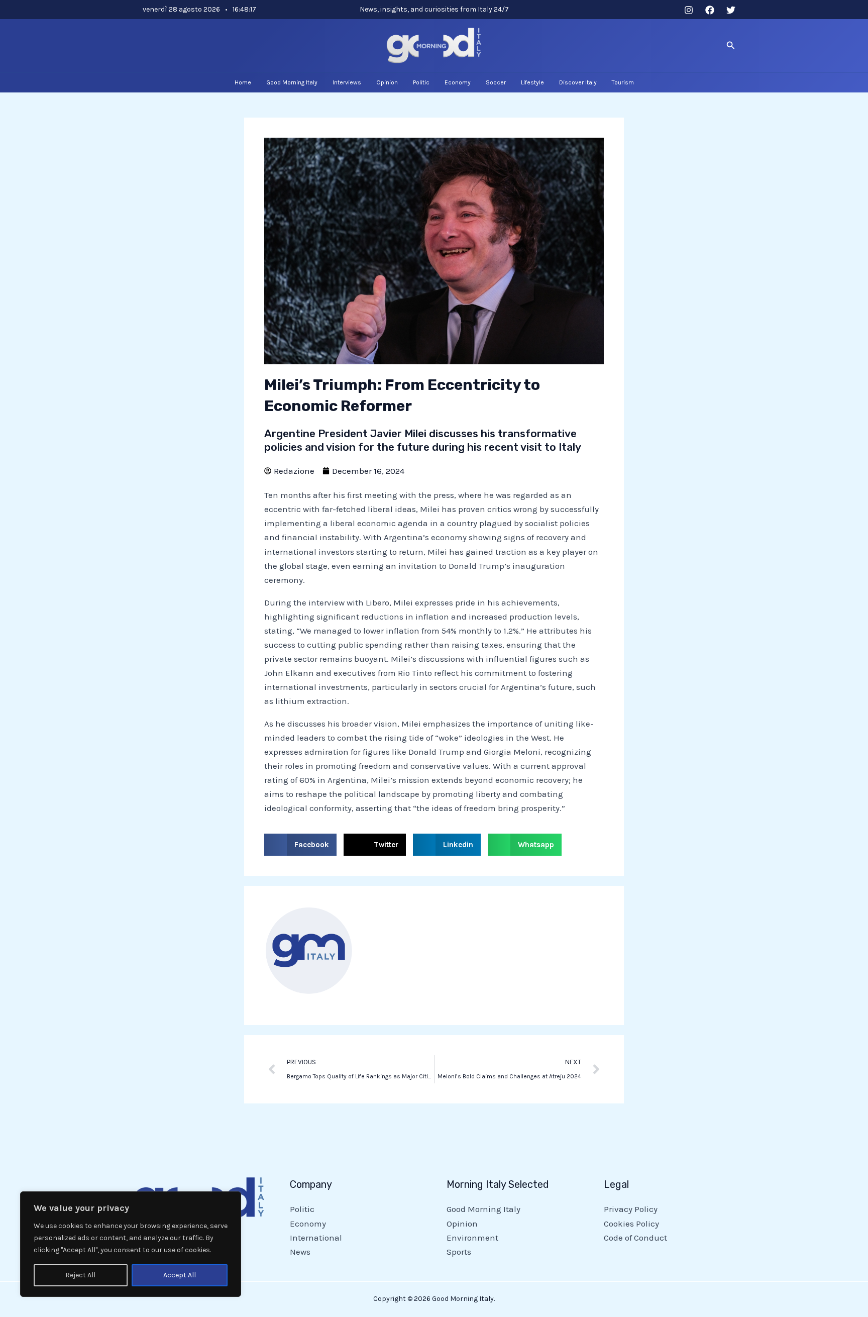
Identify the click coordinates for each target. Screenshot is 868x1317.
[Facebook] (709, 10)
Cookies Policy (631, 1224)
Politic (302, 1209)
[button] (730, 45)
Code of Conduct (635, 1238)
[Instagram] (688, 10)
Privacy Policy (631, 1209)
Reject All (80, 1275)
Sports (459, 1252)
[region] (130, 1244)
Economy (308, 1224)
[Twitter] (730, 10)
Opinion (462, 1224)
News (300, 1252)
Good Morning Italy (483, 1209)
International (316, 1238)
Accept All (179, 1275)
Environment (472, 1238)
